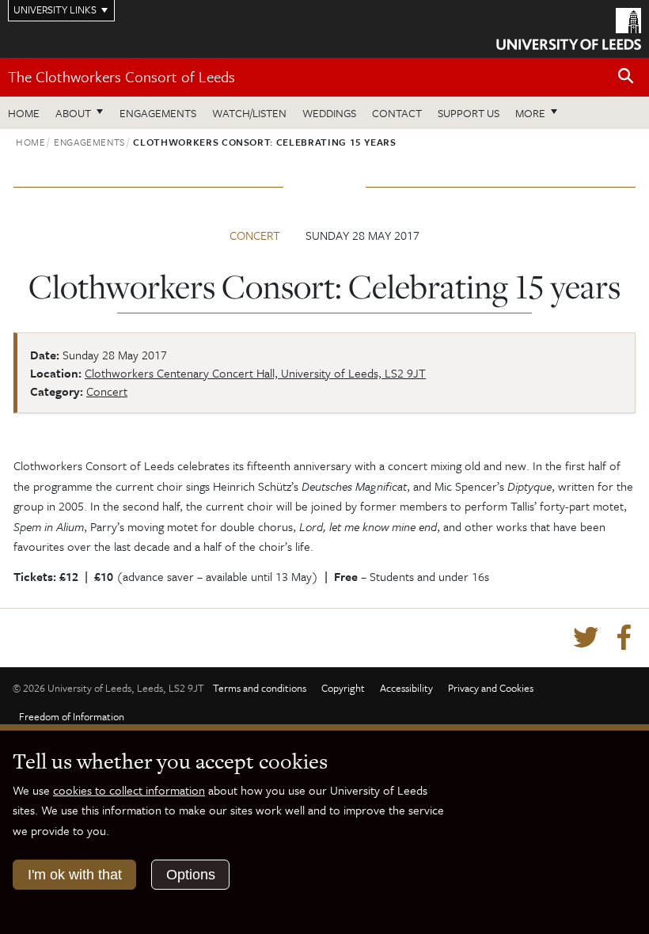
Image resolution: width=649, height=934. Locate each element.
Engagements (158, 112)
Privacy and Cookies (490, 688)
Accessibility (406, 688)
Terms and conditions (259, 688)
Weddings (329, 112)
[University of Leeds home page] (568, 28)
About (73, 112)
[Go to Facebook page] (623, 638)
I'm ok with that (75, 875)
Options (190, 875)
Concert (255, 235)
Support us (468, 112)
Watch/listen (249, 112)
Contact (397, 112)
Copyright (343, 688)
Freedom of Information (71, 716)
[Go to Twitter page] (585, 638)
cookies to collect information (129, 790)
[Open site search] (626, 76)
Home (24, 112)
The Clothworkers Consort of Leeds (121, 76)
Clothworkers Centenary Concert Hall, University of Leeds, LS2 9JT (255, 373)
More (540, 112)
